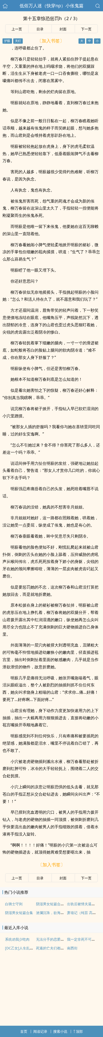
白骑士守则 (13, 903)
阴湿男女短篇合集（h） (54, 903)
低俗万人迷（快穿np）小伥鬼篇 (52, 6)
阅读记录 (40, 1031)
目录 (40, 29)
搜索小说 (60, 1031)
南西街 (72, 948)
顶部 (79, 1031)
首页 (23, 1031)
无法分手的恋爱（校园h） (56, 939)
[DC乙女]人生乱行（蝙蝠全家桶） (31, 948)
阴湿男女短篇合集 (19, 912)
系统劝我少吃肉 (17, 939)
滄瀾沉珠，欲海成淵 (52, 912)
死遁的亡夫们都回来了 (53, 948)
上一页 (17, 29)
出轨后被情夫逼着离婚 (84, 903)
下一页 (86, 29)
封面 (63, 29)
